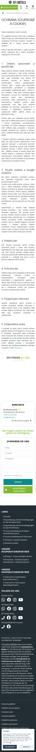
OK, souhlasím (9, 747)
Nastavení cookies (11, 543)
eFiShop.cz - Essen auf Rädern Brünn (18, 556)
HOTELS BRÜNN (10, 644)
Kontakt (7, 516)
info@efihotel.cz (9, 417)
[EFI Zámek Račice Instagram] (15, 618)
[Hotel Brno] (18, 2)
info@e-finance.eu (15, 348)
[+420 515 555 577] (3, 627)
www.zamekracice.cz (10, 579)
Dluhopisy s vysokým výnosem (15, 540)
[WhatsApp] (3, 601)
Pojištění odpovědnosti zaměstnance (15, 728)
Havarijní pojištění (8, 716)
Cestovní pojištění (8, 704)
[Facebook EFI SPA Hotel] (9, 601)
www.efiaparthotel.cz (11, 585)
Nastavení (26, 747)
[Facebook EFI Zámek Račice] (9, 618)
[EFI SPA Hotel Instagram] (15, 601)
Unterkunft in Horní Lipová (14, 583)
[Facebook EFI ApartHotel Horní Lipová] (9, 627)
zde (10, 742)
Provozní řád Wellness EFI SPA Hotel (17, 537)
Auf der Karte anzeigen (20, 421)
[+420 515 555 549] (3, 618)
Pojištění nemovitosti (9, 724)
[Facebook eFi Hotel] (9, 609)
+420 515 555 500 (10, 415)
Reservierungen (10, 7)
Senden (18, 482)
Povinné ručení (7, 712)
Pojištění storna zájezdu (11, 708)
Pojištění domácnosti (9, 720)
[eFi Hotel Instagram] (15, 609)
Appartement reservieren (19, 489)
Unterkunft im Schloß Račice (15, 577)
